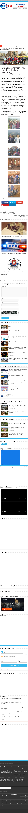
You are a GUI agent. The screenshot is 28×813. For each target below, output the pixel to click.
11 (6, 800)
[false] (26, 654)
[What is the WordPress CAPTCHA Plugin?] (9, 312)
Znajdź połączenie (13, 665)
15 (21, 800)
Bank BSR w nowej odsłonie (13, 330)
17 (2, 802)
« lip (1, 806)
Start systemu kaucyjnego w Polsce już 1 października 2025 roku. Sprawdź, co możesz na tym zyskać (17, 382)
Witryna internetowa (5, 306)
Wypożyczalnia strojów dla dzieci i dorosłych (17, 336)
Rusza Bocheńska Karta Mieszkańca (15, 375)
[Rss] (13, 811)
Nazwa (2, 298)
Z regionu (9, 48)
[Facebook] (14, 811)
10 (2, 800)
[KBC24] (14, 5)
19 (10, 802)
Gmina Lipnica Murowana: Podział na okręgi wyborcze (9, 212)
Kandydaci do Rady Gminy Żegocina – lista (19, 215)
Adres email (3, 302)
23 (25, 802)
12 (10, 800)
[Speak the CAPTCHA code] (18, 313)
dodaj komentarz (20, 74)
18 (6, 802)
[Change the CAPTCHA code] (18, 311)
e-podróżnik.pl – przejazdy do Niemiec (7, 669)
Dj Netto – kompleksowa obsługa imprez (16, 341)
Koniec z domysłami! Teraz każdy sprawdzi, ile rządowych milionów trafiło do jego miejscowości (17, 370)
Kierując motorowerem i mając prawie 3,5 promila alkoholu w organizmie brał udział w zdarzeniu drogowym (13, 771)
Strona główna (3, 48)
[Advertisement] (14, 25)
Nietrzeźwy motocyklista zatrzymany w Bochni (9, 770)
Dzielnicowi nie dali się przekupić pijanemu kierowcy (13, 236)
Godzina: (4, 444)
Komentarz (3, 286)
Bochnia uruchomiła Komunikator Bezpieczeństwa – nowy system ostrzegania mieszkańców (17, 388)
